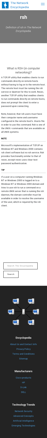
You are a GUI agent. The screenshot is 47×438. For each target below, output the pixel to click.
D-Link (23, 387)
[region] (23, 236)
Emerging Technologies (23, 425)
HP (23, 382)
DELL (23, 392)
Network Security (23, 411)
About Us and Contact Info (23, 344)
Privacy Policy (23, 349)
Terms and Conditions (23, 354)
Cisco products (23, 378)
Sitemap (23, 359)
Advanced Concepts (23, 416)
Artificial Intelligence (23, 421)
